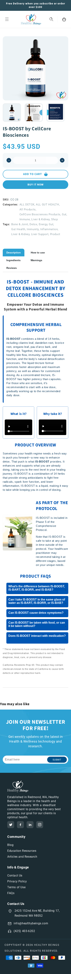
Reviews (11, 267)
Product (55, 234)
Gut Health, (18, 229)
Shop (54, 219)
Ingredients (13, 260)
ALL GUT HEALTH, (48, 204)
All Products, (27, 209)
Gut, (64, 214)
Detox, (33, 224)
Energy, (43, 224)
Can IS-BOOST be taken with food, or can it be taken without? (37, 624)
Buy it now (35, 185)
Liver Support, (40, 234)
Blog (10, 845)
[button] (7, 19)
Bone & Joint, (20, 224)
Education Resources (21, 851)
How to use (38, 252)
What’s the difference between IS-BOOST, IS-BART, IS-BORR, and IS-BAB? (37, 588)
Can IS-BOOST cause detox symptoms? (37, 613)
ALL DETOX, (27, 204)
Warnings (36, 260)
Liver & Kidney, (40, 219)
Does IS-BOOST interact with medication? (37, 637)
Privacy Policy (17, 881)
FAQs (10, 893)
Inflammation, (49, 229)
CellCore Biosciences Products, (40, 214)
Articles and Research (22, 856)
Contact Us (14, 875)
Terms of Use (16, 887)
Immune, (25, 219)
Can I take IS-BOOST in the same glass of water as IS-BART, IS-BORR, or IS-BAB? (37, 601)
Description (13, 252)
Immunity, (33, 229)
